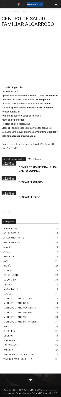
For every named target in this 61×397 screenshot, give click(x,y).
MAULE (7, 293)
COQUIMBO (9, 279)
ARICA (6, 251)
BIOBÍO (7, 265)
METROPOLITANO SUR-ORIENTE (20, 321)
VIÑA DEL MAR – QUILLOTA (17, 358)
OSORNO (8, 335)
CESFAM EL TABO (29, 197)
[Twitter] (30, 380)
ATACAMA (8, 256)
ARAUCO (7, 246)
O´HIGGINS (9, 330)
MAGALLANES (10, 288)
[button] (56, 4)
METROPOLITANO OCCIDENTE (19, 307)
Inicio (4, 11)
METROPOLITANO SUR (15, 316)
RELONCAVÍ (9, 340)
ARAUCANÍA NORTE (13, 237)
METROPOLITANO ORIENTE (18, 312)
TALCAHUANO (10, 344)
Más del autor (34, 159)
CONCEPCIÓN (10, 274)
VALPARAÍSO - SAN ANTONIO (22, 11)
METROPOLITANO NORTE (17, 302)
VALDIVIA (8, 349)
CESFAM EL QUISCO (31, 182)
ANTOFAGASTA (11, 232)
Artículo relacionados (13, 159)
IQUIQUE (8, 284)
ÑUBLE (7, 326)
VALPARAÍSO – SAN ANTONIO (18, 354)
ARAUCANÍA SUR (12, 242)
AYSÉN (6, 260)
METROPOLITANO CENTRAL (18, 298)
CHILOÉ (7, 270)
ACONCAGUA (10, 228)
